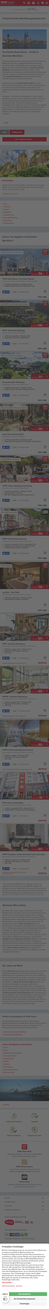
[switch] (5, 1299)
